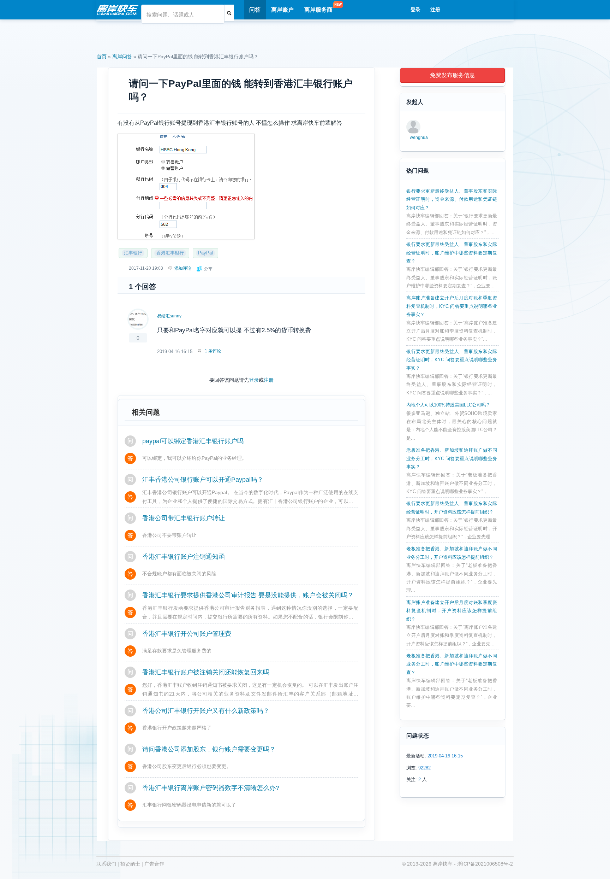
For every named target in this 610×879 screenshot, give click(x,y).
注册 (435, 9)
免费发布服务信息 (452, 75)
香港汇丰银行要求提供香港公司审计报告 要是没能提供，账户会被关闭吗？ (248, 595)
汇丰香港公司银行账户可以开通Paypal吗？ (202, 479)
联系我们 (106, 864)
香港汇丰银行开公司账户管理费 (186, 633)
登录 (415, 9)
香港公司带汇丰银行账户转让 (183, 518)
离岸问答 (122, 56)
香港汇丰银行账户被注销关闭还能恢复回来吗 (205, 672)
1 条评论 (212, 350)
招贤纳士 (130, 864)
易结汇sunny (169, 315)
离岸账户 (282, 10)
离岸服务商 (318, 10)
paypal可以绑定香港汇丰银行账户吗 (193, 441)
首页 (102, 56)
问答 (255, 10)
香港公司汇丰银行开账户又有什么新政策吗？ (205, 710)
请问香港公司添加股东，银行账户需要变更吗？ (209, 749)
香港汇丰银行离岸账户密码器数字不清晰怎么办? (210, 787)
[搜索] (229, 13)
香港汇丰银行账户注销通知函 (183, 556)
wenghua (419, 137)
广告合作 (154, 864)
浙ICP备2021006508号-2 (485, 864)
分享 (208, 268)
